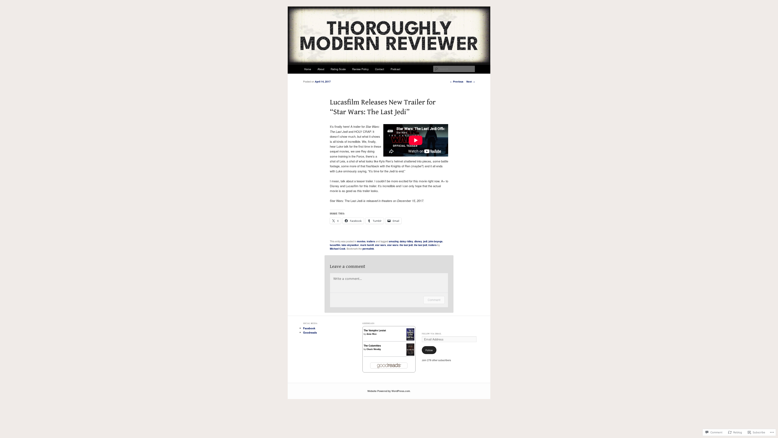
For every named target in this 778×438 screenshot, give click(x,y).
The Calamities (372, 345)
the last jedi (420, 245)
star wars (380, 245)
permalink (368, 248)
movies (361, 241)
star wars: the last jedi (400, 245)
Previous (456, 81)
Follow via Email (431, 334)
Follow (429, 350)
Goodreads (310, 332)
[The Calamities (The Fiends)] (410, 354)
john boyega (435, 241)
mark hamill (367, 245)
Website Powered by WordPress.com (388, 391)
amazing (394, 241)
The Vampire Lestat (375, 330)
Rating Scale (338, 69)
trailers (371, 241)
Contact (379, 69)
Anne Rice (372, 334)
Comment (434, 300)
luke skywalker (350, 245)
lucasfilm (335, 245)
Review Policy (360, 69)
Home (307, 69)
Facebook (309, 328)
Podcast (395, 69)
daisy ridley (406, 241)
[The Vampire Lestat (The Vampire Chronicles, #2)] (410, 339)
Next (470, 81)
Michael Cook (337, 248)
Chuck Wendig (374, 349)
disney (418, 241)
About (320, 69)
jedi (425, 241)
